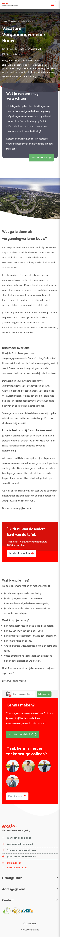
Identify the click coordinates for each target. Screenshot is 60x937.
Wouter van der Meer (29, 718)
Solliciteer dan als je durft (20, 734)
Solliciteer (42, 694)
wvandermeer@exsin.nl (18, 723)
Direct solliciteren (39, 158)
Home (5, 21)
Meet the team (15, 796)
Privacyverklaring (30, 930)
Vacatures (12, 21)
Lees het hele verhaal (19, 553)
